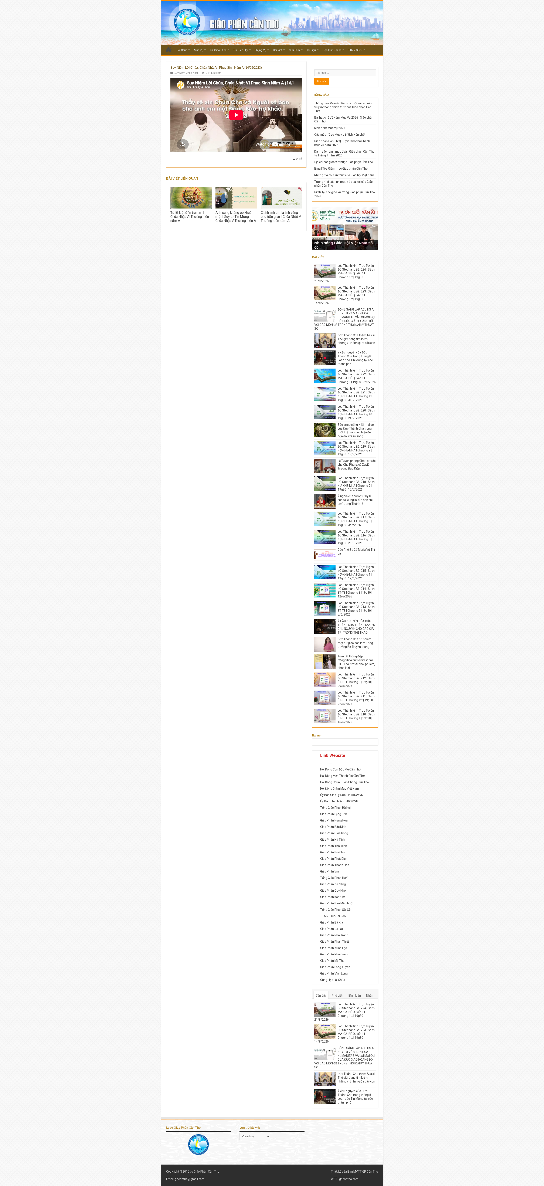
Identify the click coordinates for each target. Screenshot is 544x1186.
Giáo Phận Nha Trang (334, 935)
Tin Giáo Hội (240, 50)
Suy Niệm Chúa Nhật (186, 72)
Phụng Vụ (260, 50)
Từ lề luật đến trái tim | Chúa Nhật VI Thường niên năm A (189, 217)
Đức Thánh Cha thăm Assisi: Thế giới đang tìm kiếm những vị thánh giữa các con (356, 339)
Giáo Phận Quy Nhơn (333, 890)
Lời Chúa (182, 50)
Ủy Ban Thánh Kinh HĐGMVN (339, 801)
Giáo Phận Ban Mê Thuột (336, 903)
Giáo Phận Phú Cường (334, 954)
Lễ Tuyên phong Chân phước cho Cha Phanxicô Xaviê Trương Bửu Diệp (356, 464)
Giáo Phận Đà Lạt (331, 929)
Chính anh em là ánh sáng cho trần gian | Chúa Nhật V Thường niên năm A (281, 217)
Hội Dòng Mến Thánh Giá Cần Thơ (342, 775)
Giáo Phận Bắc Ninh (333, 826)
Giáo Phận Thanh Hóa (334, 865)
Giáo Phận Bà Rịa (331, 922)
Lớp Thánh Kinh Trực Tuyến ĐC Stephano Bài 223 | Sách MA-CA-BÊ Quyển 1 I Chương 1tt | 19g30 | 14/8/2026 (344, 295)
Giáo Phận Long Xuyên (335, 967)
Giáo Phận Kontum (332, 897)
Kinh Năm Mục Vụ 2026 (329, 128)
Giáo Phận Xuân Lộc (333, 948)
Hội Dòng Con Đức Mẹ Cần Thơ (340, 769)
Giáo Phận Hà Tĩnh (332, 839)
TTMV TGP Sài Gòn (333, 916)
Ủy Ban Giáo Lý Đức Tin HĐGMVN (341, 795)
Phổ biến (337, 995)
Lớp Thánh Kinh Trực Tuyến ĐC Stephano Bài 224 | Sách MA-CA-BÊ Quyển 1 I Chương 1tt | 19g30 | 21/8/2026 (344, 273)
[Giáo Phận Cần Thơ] (272, 23)
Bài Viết (277, 50)
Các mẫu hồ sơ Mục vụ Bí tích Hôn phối (339, 134)
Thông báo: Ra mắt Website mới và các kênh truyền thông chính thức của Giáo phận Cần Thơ (343, 107)
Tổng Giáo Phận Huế (333, 878)
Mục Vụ (198, 50)
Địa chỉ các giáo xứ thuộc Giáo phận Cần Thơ (343, 162)
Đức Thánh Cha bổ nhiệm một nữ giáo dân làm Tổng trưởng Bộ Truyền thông (355, 642)
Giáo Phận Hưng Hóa (334, 820)
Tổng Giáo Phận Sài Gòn (336, 909)
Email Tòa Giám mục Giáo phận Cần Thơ (341, 168)
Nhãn (369, 995)
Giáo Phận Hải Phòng (334, 833)
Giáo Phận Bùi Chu (332, 852)
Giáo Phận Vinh (330, 871)
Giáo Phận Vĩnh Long (334, 973)
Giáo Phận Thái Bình (333, 846)
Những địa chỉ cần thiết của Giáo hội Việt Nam (344, 175)
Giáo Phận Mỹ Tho (332, 960)
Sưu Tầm (294, 50)
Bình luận (354, 995)
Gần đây (321, 995)
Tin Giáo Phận (218, 50)
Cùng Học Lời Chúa (332, 980)
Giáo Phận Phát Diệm (334, 858)
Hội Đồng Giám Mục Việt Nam (339, 788)
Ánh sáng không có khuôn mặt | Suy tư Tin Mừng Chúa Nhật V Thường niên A (235, 217)
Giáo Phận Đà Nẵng (333, 884)
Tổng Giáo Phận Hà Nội (335, 807)
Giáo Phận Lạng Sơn (333, 814)
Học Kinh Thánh (332, 50)
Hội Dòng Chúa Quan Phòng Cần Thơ (344, 782)
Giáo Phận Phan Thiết (334, 941)
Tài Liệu (311, 50)
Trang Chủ (168, 49)
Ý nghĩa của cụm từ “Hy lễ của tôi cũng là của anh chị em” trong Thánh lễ (355, 499)
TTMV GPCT (355, 50)
